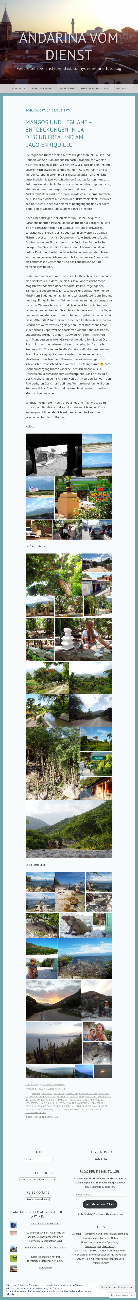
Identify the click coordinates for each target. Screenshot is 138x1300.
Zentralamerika (69, 1109)
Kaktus (68, 1100)
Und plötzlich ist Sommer (45, 1223)
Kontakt (121, 88)
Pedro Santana (43, 1106)
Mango (85, 1103)
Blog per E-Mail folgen (100, 1171)
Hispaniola (91, 1096)
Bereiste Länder (42, 88)
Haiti (81, 1096)
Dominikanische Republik (52, 1089)
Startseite (18, 88)
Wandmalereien (51, 1109)
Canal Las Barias (88, 1093)
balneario (47, 1093)
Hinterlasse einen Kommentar (41, 1117)
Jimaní (60, 1100)
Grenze (74, 1096)
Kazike (85, 1100)
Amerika (36, 1093)
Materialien (66, 88)
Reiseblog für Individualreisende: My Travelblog (100, 1254)
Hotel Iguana (32, 1100)
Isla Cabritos (48, 1100)
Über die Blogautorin (94, 88)
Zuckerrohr (94, 1109)
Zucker (83, 1109)
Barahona (59, 1093)
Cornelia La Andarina (53, 1084)
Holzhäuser (104, 1096)
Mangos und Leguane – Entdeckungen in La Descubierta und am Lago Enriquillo (58, 133)
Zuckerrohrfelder (35, 1112)
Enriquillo (63, 1096)
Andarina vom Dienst (69, 46)
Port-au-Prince (61, 1106)
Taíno (39, 1109)
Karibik (77, 1100)
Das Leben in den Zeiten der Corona (45, 1247)
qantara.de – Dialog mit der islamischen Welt (100, 1250)
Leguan (76, 1103)
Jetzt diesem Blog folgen (100, 1204)
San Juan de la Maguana (83, 1106)
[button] (53, 454)
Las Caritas (65, 1103)
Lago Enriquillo (49, 1103)
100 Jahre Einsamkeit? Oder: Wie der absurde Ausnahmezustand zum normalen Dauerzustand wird (45, 1236)
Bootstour (71, 1093)
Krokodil (95, 1100)
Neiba (93, 1103)
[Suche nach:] (38, 1159)
